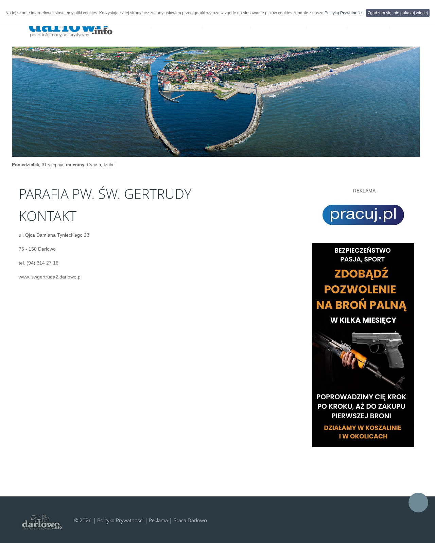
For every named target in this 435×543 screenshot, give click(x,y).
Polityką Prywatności (344, 13)
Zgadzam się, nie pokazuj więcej (398, 13)
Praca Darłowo (190, 520)
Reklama (158, 520)
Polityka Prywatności (120, 520)
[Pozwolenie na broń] (363, 344)
